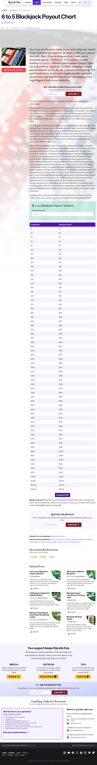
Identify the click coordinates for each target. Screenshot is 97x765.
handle (41, 505)
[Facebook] (72, 753)
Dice (52, 557)
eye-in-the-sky (55, 69)
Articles (28, 2)
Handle (59, 542)
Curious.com (31, 745)
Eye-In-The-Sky (56, 539)
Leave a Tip (81, 677)
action (56, 505)
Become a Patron (47, 677)
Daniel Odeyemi (35, 576)
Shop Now (12, 677)
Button (37, 542)
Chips (44, 557)
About (73, 2)
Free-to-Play (47, 2)
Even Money (67, 539)
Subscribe (72, 94)
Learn (37, 2)
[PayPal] (88, 753)
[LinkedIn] (80, 753)
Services (58, 2)
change (80, 76)
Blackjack (15, 10)
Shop (66, 2)
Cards (35, 557)
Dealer (54, 542)
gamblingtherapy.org (77, 730)
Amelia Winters (42, 620)
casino (73, 59)
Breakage (89, 539)
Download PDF (62, 495)
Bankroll (82, 539)
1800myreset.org (76, 723)
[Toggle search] (85, 2)
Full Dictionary (74, 542)
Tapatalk (91, 745)
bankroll (63, 80)
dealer (69, 52)
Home (4, 753)
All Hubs (62, 536)
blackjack (44, 63)
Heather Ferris (9, 23)
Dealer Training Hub (70, 502)
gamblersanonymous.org (78, 737)
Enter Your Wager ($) (38, 210)
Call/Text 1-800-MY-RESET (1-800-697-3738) (82, 720)
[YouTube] (68, 753)
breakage (38, 164)
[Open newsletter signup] (79, 2)
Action (32, 542)
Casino (42, 542)
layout (35, 128)
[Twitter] (76, 753)
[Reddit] (64, 753)
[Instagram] (84, 753)
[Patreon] (93, 753)
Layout (65, 542)
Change (48, 542)
